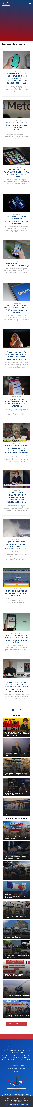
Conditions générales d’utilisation (16, 1068)
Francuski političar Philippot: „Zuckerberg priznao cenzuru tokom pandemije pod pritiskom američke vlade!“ (16, 687)
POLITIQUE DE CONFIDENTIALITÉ (19, 1104)
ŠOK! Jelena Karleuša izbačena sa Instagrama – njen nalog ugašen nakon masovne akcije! (16, 355)
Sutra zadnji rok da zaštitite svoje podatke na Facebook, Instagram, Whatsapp (16, 220)
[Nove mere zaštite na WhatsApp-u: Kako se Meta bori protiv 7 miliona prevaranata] (16, 156)
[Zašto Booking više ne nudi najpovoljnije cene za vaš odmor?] (16, 577)
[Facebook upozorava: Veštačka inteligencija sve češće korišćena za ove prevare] (16, 292)
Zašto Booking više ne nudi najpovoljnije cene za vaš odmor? (16, 593)
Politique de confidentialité (16, 1065)
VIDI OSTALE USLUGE (17, 1024)
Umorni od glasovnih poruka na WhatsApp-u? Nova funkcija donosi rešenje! (16, 639)
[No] (31, 1102)
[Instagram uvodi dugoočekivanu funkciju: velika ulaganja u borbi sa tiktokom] (16, 385)
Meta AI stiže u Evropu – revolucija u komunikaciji (16, 264)
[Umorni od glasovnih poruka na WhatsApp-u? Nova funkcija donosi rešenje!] (16, 622)
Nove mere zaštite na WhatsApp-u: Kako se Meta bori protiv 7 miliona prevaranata (16, 173)
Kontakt (16, 1071)
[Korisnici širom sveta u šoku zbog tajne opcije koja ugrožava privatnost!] (16, 109)
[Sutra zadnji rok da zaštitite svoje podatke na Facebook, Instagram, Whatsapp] (16, 203)
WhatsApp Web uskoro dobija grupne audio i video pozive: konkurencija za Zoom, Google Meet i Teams (16, 78)
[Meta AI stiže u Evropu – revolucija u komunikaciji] (16, 249)
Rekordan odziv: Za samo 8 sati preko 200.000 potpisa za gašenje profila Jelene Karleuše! (16, 449)
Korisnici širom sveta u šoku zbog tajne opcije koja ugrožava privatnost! (16, 126)
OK (7, 1104)
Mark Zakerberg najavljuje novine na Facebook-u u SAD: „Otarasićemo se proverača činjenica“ (16, 497)
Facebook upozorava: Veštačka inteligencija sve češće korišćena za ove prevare (16, 309)
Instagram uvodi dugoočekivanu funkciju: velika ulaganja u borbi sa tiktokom (16, 402)
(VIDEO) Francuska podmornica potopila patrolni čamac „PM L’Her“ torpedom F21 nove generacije (16, 546)
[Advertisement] (16, 23)
